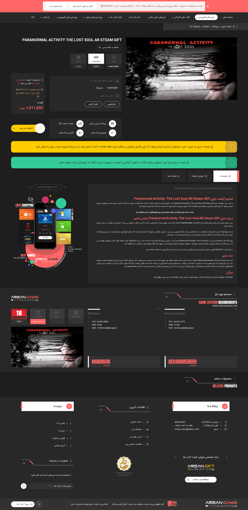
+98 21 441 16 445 (182, 425)
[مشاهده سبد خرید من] (39, 504)
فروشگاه (215, 26)
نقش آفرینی (93, 104)
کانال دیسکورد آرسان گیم (83, 6)
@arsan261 (179, 422)
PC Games (195, 26)
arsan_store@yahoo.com (185, 429)
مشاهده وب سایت (201, 479)
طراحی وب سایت (100, 504)
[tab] (225, 176)
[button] (109, 48)
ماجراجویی (111, 104)
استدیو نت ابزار (77, 504)
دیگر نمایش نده (56, 6)
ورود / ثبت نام (23, 504)
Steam (206, 26)
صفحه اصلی (226, 26)
